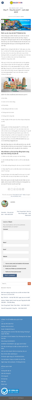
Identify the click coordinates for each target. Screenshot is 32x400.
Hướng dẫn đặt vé (6, 370)
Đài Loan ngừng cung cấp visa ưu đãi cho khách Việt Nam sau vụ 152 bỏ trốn (15, 293)
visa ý (20, 196)
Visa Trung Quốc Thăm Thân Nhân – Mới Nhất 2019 (15, 305)
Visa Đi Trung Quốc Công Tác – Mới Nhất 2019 (14, 308)
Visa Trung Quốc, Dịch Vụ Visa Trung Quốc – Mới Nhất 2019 (24, 213)
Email (4, 249)
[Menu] (2, 2)
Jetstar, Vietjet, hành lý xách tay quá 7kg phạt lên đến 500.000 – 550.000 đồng (15, 301)
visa (11, 196)
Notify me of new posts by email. (13, 271)
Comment (5, 229)
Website (5, 256)
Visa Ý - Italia (19, 8)
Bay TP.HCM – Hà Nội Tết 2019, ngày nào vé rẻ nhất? (15, 297)
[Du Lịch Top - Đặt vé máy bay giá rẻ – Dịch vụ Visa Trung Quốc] (16, 2)
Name (5, 242)
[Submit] (29, 283)
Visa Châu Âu (12, 8)
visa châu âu (15, 196)
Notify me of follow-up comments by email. (16, 268)
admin (22, 16)
